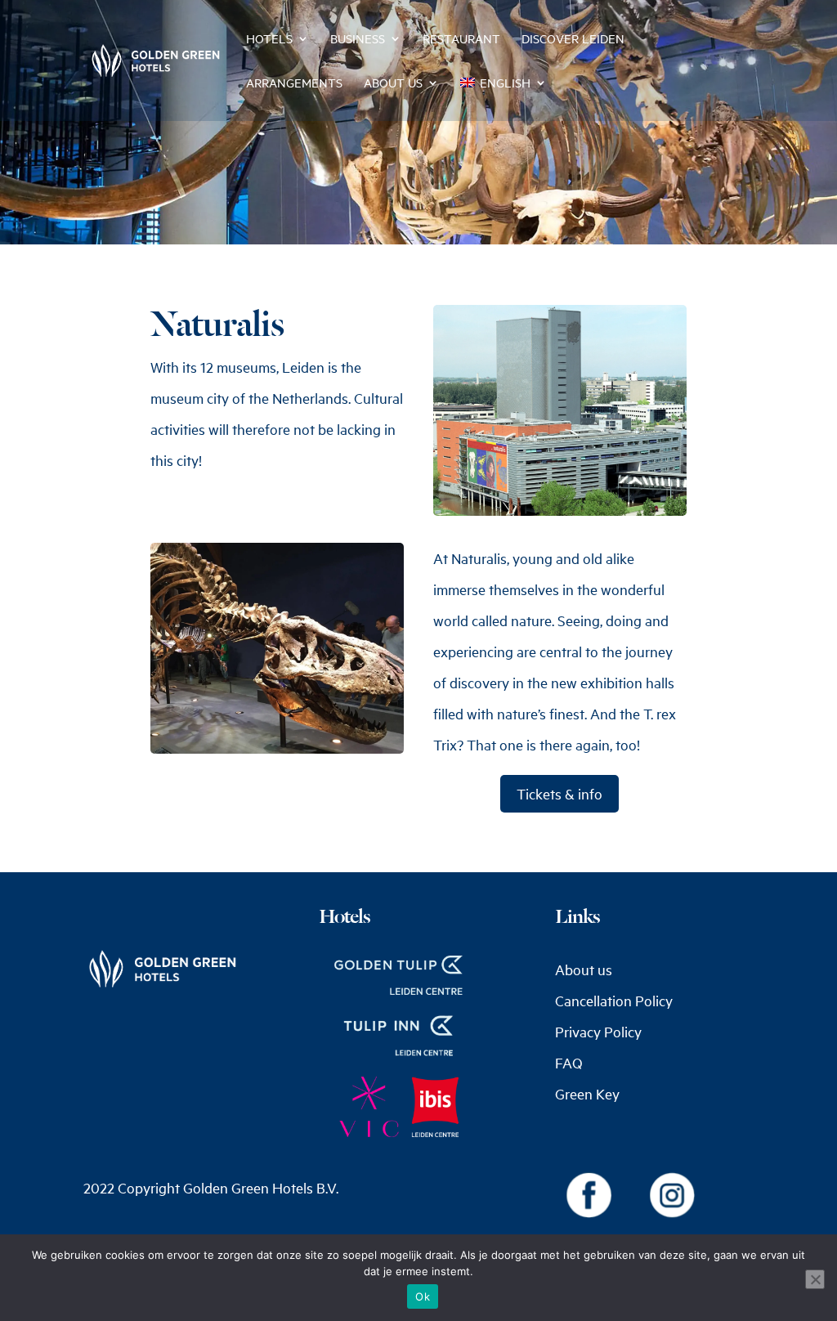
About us (393, 84)
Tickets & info (559, 794)
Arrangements (294, 84)
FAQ (569, 1062)
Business (357, 40)
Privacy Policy (598, 1031)
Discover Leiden (572, 40)
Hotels (269, 40)
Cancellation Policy (614, 1000)
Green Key (587, 1094)
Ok (422, 1296)
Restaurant (461, 40)
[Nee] (815, 1279)
